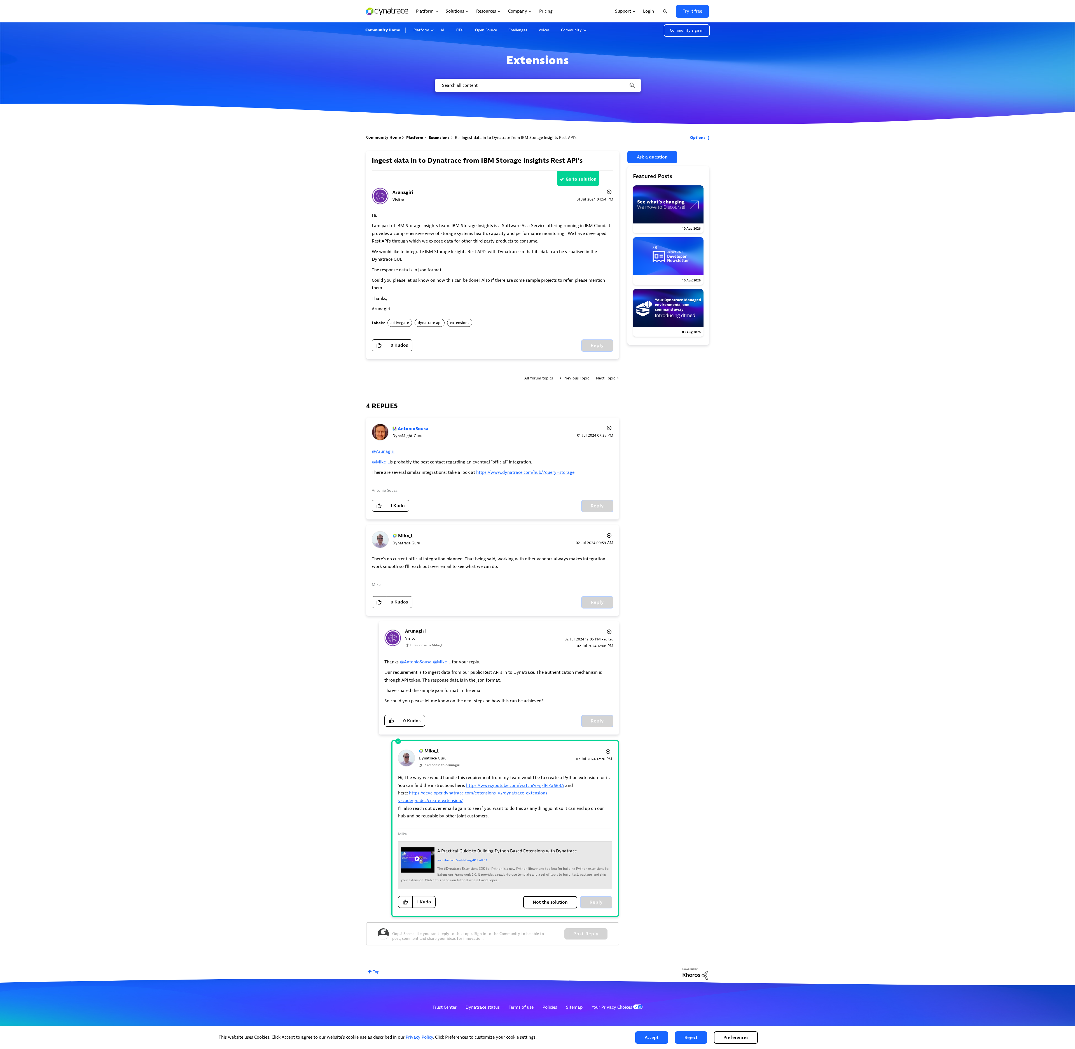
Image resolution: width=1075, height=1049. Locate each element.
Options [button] (697, 137)
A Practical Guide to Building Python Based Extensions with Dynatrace (507, 851)
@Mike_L (381, 462)
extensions (459, 322)
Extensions (439, 137)
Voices (544, 30)
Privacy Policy (419, 1037)
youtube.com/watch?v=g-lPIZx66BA (462, 860)
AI (442, 30)
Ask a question (652, 157)
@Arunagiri (383, 451)
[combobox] (538, 85)
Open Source (486, 30)
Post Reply (586, 934)
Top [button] (376, 971)
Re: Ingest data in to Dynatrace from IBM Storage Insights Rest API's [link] (515, 137)
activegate (400, 322)
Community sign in (687, 30)
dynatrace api (429, 322)
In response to (426, 645)
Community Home (382, 30)
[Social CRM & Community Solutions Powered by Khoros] (695, 973)
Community (571, 30)
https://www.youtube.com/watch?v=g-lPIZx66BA (515, 785)
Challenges (517, 30)
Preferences (735, 1037)
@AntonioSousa (416, 662)
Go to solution (581, 179)
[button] (651, 1037)
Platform (421, 30)
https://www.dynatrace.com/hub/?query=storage (525, 472)
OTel (460, 30)
